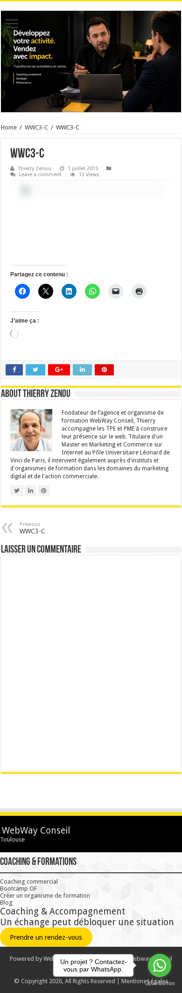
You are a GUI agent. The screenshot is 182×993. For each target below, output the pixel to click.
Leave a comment (40, 175)
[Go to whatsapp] (159, 965)
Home (9, 127)
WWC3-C (36, 127)
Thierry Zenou (34, 169)
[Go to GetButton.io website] (160, 983)
